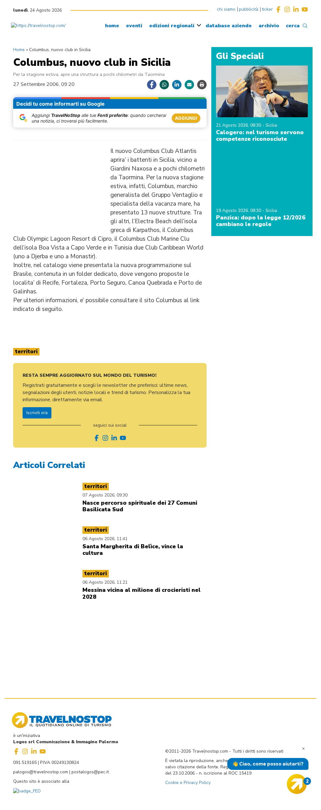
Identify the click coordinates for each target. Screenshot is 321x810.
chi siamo (226, 9)
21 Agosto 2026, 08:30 (239, 125)
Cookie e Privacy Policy (188, 783)
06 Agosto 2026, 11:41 (105, 539)
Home (19, 50)
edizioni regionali (171, 25)
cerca (293, 25)
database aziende (229, 25)
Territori (26, 351)
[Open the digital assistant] (297, 784)
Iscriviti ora (37, 413)
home (112, 25)
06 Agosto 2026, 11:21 (105, 582)
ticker (267, 9)
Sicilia (271, 125)
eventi (134, 25)
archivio (269, 25)
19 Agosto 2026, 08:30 (239, 210)
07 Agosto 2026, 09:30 (105, 495)
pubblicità (248, 9)
